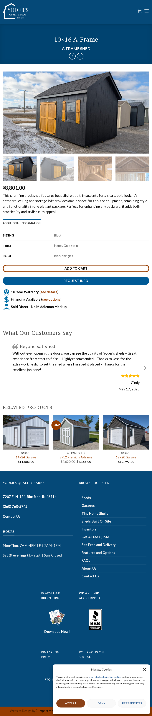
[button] (144, 669)
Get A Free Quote (95, 537)
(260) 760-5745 (15, 506)
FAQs (86, 560)
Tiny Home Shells (95, 513)
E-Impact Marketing (49, 711)
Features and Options (98, 553)
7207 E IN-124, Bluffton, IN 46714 (30, 497)
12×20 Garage (126, 457)
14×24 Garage (26, 457)
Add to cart (76, 268)
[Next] (141, 112)
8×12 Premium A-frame (76, 457)
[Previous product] (80, 56)
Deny (101, 703)
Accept (71, 703)
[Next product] (72, 56)
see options (51, 299)
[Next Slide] (145, 367)
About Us (89, 568)
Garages (88, 506)
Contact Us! (12, 516)
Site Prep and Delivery (99, 545)
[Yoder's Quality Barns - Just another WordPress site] (15, 11)
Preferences (132, 703)
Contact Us (90, 576)
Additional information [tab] (22, 223)
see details (49, 292)
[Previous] (10, 112)
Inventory (89, 529)
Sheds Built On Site (96, 521)
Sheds (86, 498)
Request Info (76, 281)
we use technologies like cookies (105, 677)
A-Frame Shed (76, 48)
